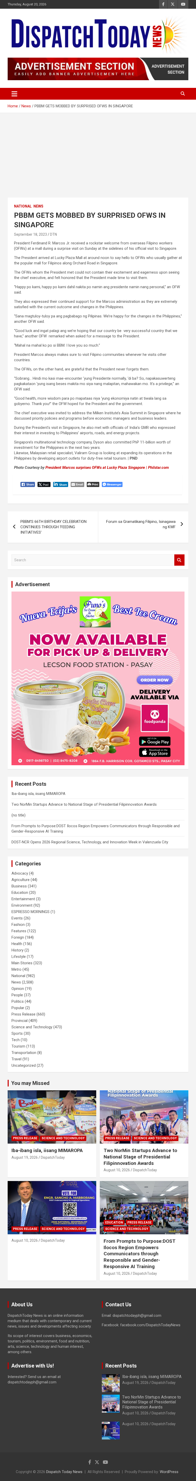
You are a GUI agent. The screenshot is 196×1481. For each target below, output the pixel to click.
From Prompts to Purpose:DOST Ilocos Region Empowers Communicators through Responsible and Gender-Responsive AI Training (140, 1253)
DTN (53, 234)
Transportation (23, 1052)
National (23, 206)
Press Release (23, 1014)
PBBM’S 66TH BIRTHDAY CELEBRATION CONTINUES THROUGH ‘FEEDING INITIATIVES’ (53, 527)
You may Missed (30, 1083)
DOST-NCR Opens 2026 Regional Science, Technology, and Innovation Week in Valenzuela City (89, 842)
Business (19, 886)
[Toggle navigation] (14, 94)
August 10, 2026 (117, 1170)
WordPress (169, 1471)
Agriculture (20, 879)
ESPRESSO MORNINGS (30, 911)
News (38, 206)
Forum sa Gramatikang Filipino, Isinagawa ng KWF (141, 524)
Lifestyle (18, 956)
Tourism (18, 1046)
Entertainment (23, 899)
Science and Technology (31, 1027)
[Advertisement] (98, 151)
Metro (16, 969)
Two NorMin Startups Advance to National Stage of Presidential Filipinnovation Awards (84, 804)
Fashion (18, 924)
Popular (17, 1008)
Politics (17, 1001)
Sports (17, 1033)
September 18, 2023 (30, 234)
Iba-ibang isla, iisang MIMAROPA (38, 793)
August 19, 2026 (24, 1157)
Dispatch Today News (64, 1471)
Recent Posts (121, 1366)
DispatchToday (53, 1157)
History (17, 950)
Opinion (17, 988)
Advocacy (19, 873)
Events (17, 918)
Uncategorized (23, 1065)
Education (19, 892)
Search (179, 560)
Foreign (17, 937)
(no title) (18, 815)
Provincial (19, 1020)
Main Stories (21, 963)
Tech (15, 1040)
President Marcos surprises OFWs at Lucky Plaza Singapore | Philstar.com (107, 467)
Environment (21, 905)
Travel (16, 1059)
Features (18, 931)
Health (16, 943)
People (17, 995)
